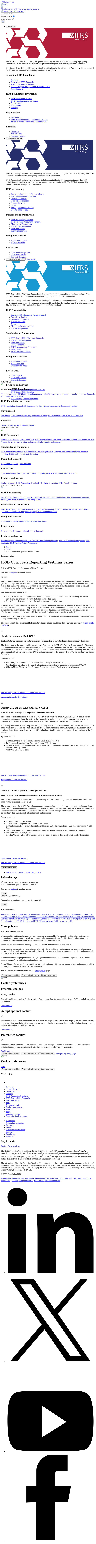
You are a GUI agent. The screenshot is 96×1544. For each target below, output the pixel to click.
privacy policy (40, 971)
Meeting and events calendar (22, 208)
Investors (9, 1125)
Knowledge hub (17, 363)
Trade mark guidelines (9, 1181)
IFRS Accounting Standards (22, 220)
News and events (13, 1105)
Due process (16, 105)
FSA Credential (17, 396)
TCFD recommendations (21, 351)
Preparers (9, 1132)
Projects (9, 1109)
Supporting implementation (16, 1116)
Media (8, 1127)
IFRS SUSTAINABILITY (15, 259)
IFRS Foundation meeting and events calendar (29, 119)
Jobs (8, 1103)
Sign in (14, 572)
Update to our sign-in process (27, 9)
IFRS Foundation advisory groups (24, 101)
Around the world (18, 203)
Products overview (8, 483)
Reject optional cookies (30, 975)
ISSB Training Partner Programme (24, 399)
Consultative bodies (18, 199)
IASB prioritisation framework (64, 473)
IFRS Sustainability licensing (22, 392)
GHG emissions (38, 1178)
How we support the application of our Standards (30, 87)
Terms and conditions (82, 1178)
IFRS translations (18, 229)
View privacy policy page (66, 1053)
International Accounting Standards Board (27, 194)
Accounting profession (15, 1123)
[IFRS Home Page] (4, 4)
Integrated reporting (18, 231)
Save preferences (47, 1054)
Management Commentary (21, 224)
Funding (14, 108)
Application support (19, 240)
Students (9, 1136)
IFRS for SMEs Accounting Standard (25, 222)
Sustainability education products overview (18, 541)
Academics (10, 1121)
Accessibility (6, 1178)
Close (4, 577)
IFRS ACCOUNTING (14, 138)
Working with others (19, 366)
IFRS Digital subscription (48, 483)
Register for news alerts (10, 1146)
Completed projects (18, 257)
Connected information (20, 201)
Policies (49, 1178)
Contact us (15, 131)
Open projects (16, 375)
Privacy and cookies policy (62, 1178)
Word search (6, 19)
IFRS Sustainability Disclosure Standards (27, 338)
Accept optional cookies (10, 975)
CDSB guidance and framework (23, 347)
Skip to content (8, 2)
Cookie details (6, 1006)
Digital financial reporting (21, 226)
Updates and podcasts (19, 210)
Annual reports (17, 89)
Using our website (26, 1181)
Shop (8, 1112)
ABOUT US (11, 27)
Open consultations (18, 255)
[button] (2, 7)
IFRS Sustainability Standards (18, 1098)
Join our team (16, 134)
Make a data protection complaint (47, 1181)
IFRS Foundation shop (68, 483)
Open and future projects (20, 252)
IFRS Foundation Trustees (21, 99)
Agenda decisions (18, 243)
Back (3, 1067)
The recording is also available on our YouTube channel (23, 693)
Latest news (15, 117)
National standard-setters (15, 1130)
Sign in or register (8, 9)
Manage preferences (48, 975)
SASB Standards (17, 345)
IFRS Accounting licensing (27, 483)
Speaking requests (18, 136)
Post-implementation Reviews (22, 84)
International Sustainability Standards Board (28, 315)
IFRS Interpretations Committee (23, 196)
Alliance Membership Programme (72, 541)
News (13, 205)
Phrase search (6, 16)
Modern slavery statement (22, 1178)
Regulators (10, 1134)
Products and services (14, 1107)
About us (14, 80)
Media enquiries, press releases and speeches (28, 122)
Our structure (16, 103)
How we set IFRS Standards (22, 82)
